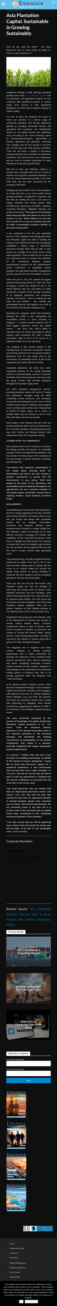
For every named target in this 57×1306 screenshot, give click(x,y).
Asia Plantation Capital (36, 95)
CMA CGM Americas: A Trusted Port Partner (28, 951)
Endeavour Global (17, 1248)
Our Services (15, 1272)
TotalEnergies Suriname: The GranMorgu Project (28, 988)
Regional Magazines (18, 1263)
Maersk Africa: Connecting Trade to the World (29, 1024)
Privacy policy (31, 1301)
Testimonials (15, 1277)
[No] (53, 1293)
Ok (21, 1301)
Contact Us (14, 1253)
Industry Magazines (18, 1267)
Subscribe (14, 1257)
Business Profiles (14, 10)
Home (12, 1243)
